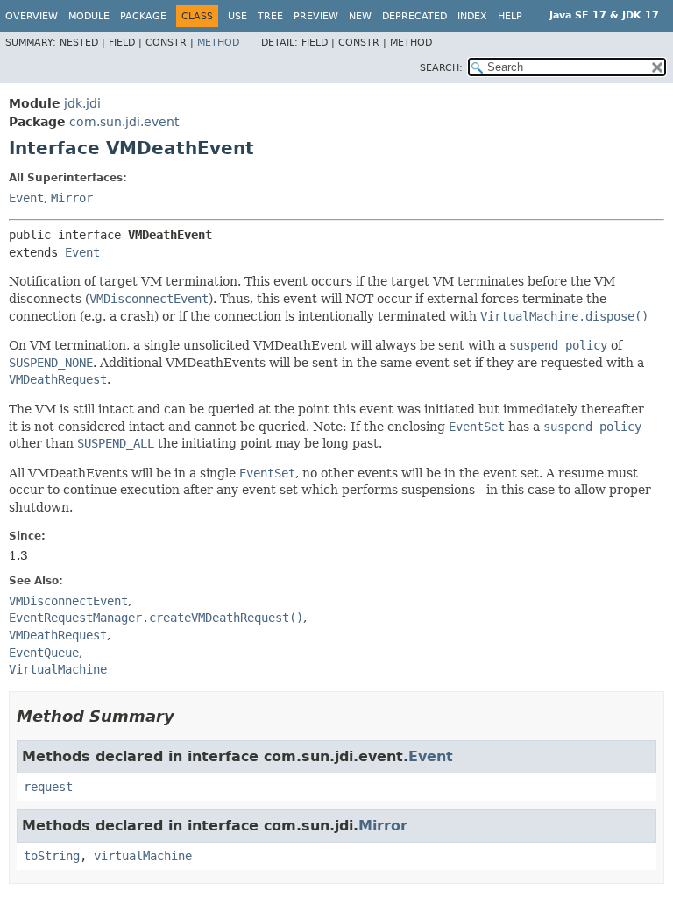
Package (143, 16)
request (48, 787)
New (360, 16)
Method (218, 42)
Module (89, 16)
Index (472, 16)
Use (237, 16)
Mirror (72, 198)
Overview (31, 16)
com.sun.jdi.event (124, 122)
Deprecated (414, 16)
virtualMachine (143, 856)
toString (52, 856)
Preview (316, 16)
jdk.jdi (82, 103)
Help (510, 16)
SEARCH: (441, 68)
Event (26, 198)
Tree (270, 16)
